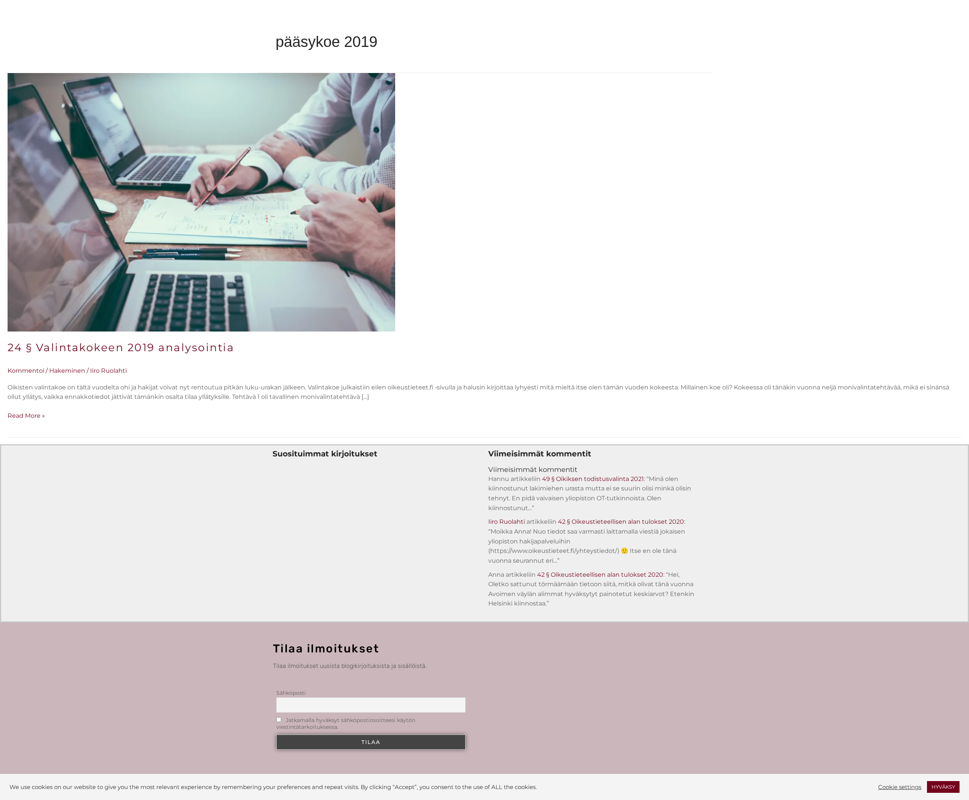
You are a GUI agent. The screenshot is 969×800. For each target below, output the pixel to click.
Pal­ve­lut (474, 20)
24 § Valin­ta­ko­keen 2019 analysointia (121, 347)
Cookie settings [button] (899, 787)
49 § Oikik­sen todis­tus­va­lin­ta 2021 (593, 478)
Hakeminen (67, 370)
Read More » (26, 415)
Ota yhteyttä (586, 20)
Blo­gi (431, 20)
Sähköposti (291, 692)
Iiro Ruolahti (506, 521)
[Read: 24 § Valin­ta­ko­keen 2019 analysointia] (201, 201)
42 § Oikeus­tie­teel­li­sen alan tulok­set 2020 (621, 521)
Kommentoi (26, 370)
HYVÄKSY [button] (943, 787)
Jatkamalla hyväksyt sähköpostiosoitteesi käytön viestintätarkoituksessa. (345, 723)
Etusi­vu (397, 20)
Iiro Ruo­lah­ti (527, 20)
